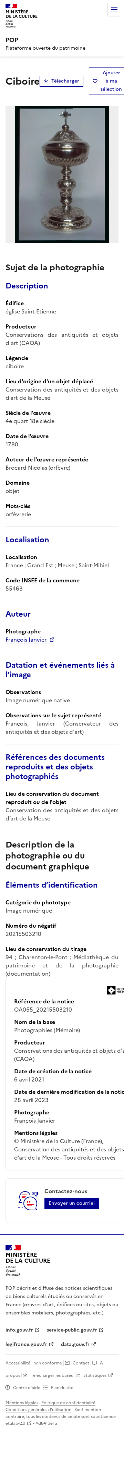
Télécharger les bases (52, 1375)
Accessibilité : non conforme (34, 1363)
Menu (114, 9)
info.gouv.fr (19, 1330)
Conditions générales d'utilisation (38, 1410)
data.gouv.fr (75, 1344)
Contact (81, 1363)
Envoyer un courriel (72, 1203)
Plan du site (62, 1388)
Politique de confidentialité (68, 1403)
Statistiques (94, 1375)
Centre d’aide (26, 1388)
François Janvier (26, 639)
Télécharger (65, 81)
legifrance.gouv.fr (26, 1344)
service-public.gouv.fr (72, 1330)
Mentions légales (22, 1403)
